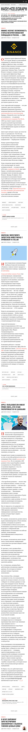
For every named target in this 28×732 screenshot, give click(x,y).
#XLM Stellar (21, 374)
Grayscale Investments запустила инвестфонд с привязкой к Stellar (12, 237)
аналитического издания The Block (12, 119)
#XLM (3, 377)
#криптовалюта (12, 202)
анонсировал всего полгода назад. (12, 113)
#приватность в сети (7, 691)
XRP (2, 350)
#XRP (14, 374)
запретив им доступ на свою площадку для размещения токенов (13, 190)
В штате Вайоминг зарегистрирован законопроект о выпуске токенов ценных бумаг (11, 722)
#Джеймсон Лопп (19, 689)
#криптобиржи (5, 207)
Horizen (24, 348)
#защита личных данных (8, 694)
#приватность (15, 686)
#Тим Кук (4, 689)
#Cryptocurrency (6, 210)
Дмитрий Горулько (6, 37)
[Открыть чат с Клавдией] (24, 728)
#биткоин (20, 202)
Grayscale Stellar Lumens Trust (10, 274)
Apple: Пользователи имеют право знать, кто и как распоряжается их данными (13, 406)
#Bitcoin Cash (5, 372)
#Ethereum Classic (6, 374)
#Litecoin (15, 379)
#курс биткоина (5, 4)
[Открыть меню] (26, 1)
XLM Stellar (5, 271)
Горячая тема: (8, 13)
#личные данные (6, 686)
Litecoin (18, 348)
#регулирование (15, 207)
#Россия (13, 4)
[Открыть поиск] (23, 1)
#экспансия (18, 205)
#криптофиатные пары (7, 205)
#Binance (4, 202)
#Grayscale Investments (12, 377)
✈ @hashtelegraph (23, 4)
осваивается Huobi (13, 169)
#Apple (23, 686)
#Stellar (20, 372)
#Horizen (13, 372)
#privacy (11, 689)
